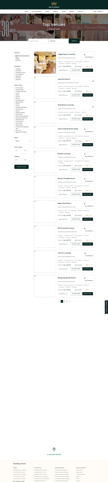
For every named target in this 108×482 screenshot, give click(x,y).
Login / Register (97, 11)
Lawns (17, 93)
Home (26, 11)
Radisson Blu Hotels (21, 132)
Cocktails (18, 70)
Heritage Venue (20, 100)
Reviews (71, 11)
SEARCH (74, 41)
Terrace (18, 96)
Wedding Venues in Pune (40, 480)
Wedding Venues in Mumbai (19, 470)
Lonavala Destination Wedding (62, 478)
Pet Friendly (19, 114)
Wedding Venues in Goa (39, 472)
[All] (22, 56)
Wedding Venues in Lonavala (41, 476)
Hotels (17, 95)
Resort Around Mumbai (22, 116)
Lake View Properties (21, 118)
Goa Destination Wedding (61, 470)
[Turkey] (22, 59)
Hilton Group (19, 125)
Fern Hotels (19, 123)
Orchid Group (19, 109)
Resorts (18, 98)
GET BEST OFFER (76, 70)
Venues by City (37, 467)
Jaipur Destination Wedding (61, 472)
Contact (80, 11)
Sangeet (18, 79)
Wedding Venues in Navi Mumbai (41, 478)
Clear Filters (21, 167)
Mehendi (18, 77)
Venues (47, 11)
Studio (17, 103)
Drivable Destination (21, 107)
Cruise (17, 105)
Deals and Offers (20, 112)
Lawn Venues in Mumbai (19, 476)
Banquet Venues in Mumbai (19, 474)
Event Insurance (36, 11)
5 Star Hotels (19, 88)
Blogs (64, 11)
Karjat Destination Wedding (61, 480)
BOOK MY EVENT (88, 70)
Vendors (55, 11)
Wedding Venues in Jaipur (40, 474)
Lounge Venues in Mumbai (19, 478)
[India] (22, 57)
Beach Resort (19, 102)
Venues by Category (81, 467)
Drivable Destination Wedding (62, 476)
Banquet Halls (20, 89)
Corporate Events (20, 72)
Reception (18, 76)
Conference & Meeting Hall (22, 127)
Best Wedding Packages (19, 481)
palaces (18, 111)
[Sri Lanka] (22, 60)
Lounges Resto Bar (21, 91)
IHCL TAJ (18, 130)
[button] (35, 63)
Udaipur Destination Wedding (62, 474)
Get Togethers (20, 74)
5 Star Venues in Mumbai (19, 472)
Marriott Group (20, 119)
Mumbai (15, 467)
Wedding (18, 69)
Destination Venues (59, 467)
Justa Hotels (19, 121)
